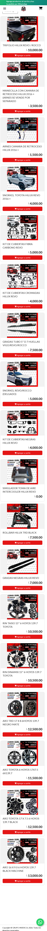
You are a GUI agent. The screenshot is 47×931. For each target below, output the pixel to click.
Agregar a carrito (23, 55)
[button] (41, 8)
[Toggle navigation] (4, 9)
